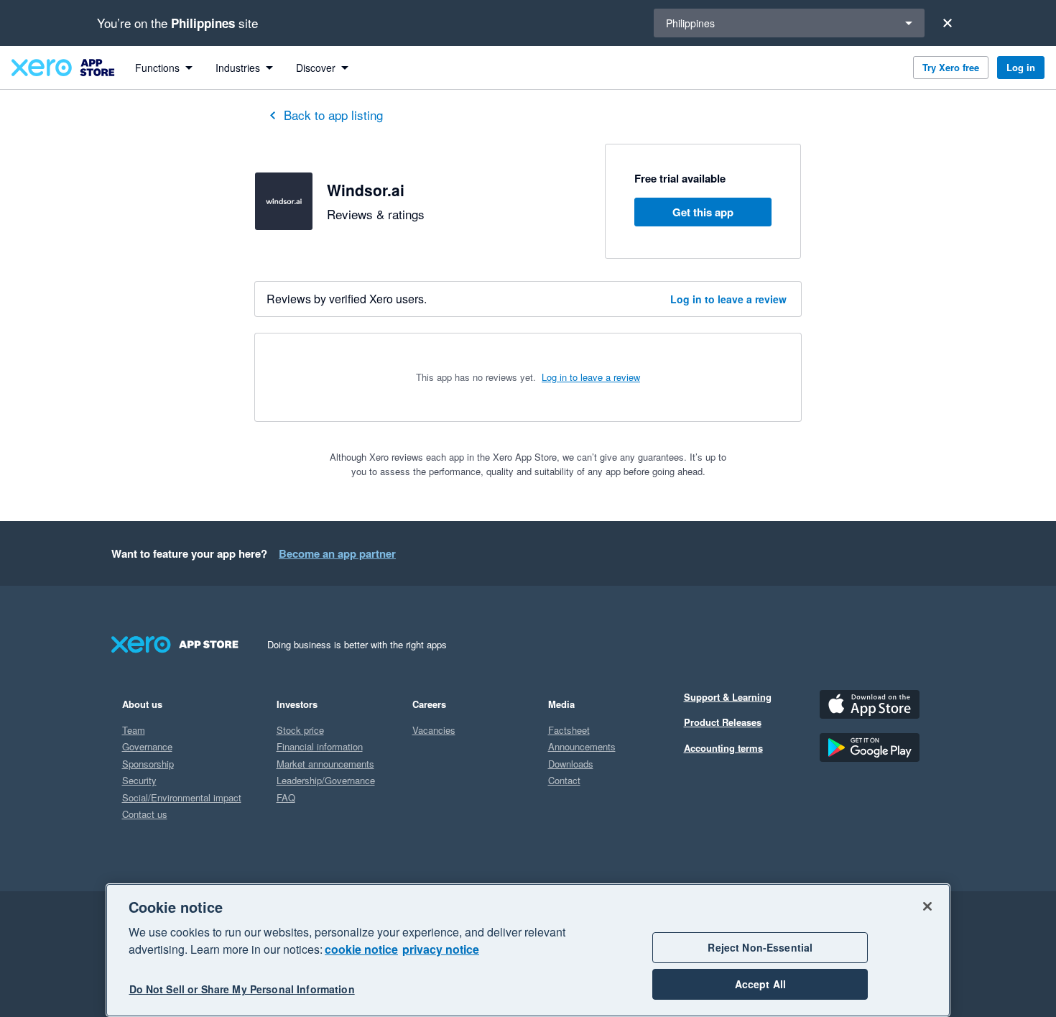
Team (133, 730)
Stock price (300, 730)
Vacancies (433, 730)
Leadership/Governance (326, 780)
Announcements (582, 746)
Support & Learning (728, 697)
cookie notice (361, 949)
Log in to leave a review (728, 299)
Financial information (320, 746)
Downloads (570, 763)
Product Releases (722, 722)
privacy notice (440, 949)
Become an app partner (337, 553)
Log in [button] (1020, 67)
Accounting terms (723, 748)
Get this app (702, 212)
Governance (147, 746)
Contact (564, 780)
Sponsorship (148, 763)
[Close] (947, 22)
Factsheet (569, 730)
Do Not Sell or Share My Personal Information (242, 990)
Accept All (760, 984)
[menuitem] (164, 67)
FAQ (286, 797)
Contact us (144, 814)
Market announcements (325, 763)
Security (139, 780)
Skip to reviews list (341, 370)
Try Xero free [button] (950, 67)
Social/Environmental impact (181, 797)
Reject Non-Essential (760, 947)
